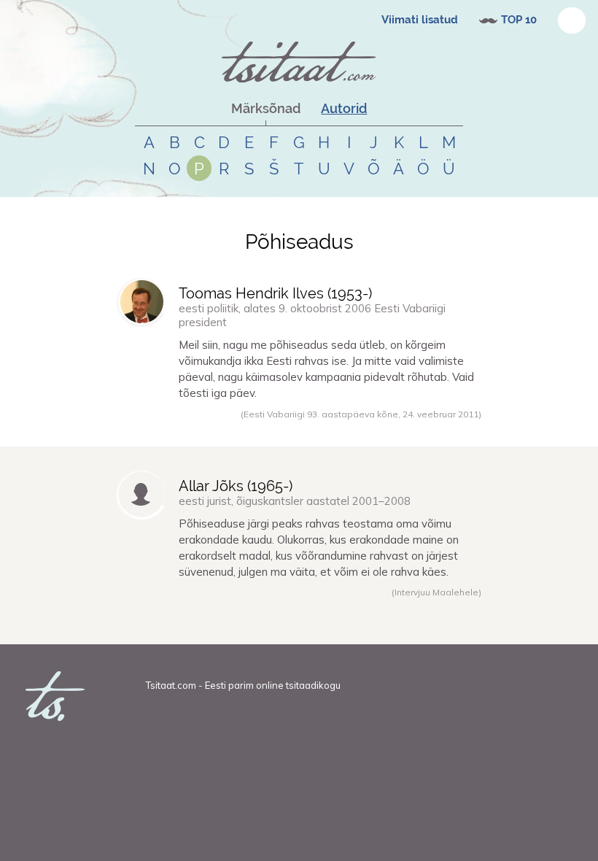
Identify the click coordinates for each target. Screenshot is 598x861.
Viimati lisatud (419, 19)
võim (221, 627)
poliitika (306, 627)
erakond (249, 627)
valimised (326, 430)
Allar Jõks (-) (235, 486)
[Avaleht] (299, 62)
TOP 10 (519, 19)
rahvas (270, 430)
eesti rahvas (371, 430)
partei (278, 627)
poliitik (337, 627)
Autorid (344, 108)
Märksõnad (265, 108)
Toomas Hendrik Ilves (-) (275, 293)
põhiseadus (232, 430)
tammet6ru (157, 430)
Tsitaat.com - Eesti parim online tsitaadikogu (243, 685)
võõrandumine (380, 627)
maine (422, 627)
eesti (295, 430)
